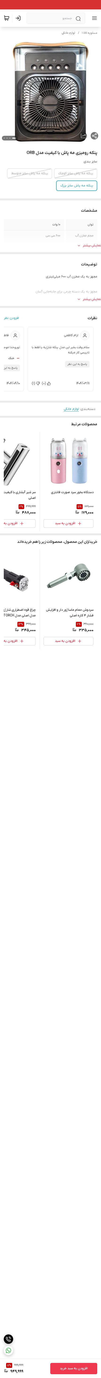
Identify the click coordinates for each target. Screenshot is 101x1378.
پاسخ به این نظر (77, 364)
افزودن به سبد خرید (74, 1368)
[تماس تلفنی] (8, 1339)
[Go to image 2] (9, 138)
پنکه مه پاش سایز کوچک (75, 173)
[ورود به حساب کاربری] (19, 18)
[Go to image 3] (7, 138)
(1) (33, 383)
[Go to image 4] (4, 138)
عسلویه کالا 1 (89, 33)
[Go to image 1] (14, 138)
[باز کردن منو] (93, 18)
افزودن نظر (11, 318)
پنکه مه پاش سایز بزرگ (76, 185)
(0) (44, 383)
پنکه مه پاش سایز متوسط (29, 173)
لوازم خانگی (68, 33)
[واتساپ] (8, 1350)
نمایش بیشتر (92, 245)
